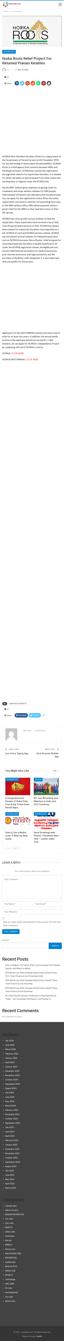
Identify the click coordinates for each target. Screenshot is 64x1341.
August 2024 (11, 1088)
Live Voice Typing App (16, 753)
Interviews (9, 1236)
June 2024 (9, 1097)
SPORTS (38, 779)
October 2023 (11, 1118)
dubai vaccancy (11, 1210)
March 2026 (10, 1049)
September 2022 (12, 1162)
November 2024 (12, 1075)
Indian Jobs (10, 1231)
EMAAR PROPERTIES (14, 1214)
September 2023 (12, 1123)
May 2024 (9, 1101)
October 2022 (11, 1157)
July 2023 (9, 1127)
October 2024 (11, 1079)
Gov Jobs (9, 1223)
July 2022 (9, 1170)
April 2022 (10, 1183)
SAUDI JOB (10, 1271)
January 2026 (11, 1058)
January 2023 (11, 1145)
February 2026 (11, 1054)
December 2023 (12, 1114)
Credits (39, 1336)
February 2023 (11, 1140)
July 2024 (9, 1092)
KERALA (8, 1244)
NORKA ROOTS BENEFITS (18, 703)
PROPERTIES (11, 1258)
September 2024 (12, 1084)
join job (8, 1240)
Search (5, 940)
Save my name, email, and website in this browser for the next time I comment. (32, 923)
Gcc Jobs (9, 1219)
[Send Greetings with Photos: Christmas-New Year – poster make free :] (46, 821)
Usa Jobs (9, 1297)
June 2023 (9, 1131)
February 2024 (11, 1110)
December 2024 (12, 1071)
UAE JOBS (9, 1283)
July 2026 (9, 1040)
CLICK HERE (17, 353)
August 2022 (11, 1166)
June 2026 (9, 1045)
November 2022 (12, 1153)
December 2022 (12, 1149)
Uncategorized (11, 1292)
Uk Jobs (8, 1288)
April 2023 (10, 1136)
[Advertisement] (32, 121)
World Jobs (10, 1301)
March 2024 (10, 1105)
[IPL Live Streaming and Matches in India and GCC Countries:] (46, 786)
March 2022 (10, 1188)
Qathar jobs (10, 1262)
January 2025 (11, 1066)
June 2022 (9, 1175)
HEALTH (8, 1227)
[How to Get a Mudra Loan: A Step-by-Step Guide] (17, 821)
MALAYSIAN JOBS (13, 1253)
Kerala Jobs (10, 1249)
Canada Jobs (11, 1206)
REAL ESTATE (11, 1266)
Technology (9, 52)
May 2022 (9, 1179)
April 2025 (10, 1062)
